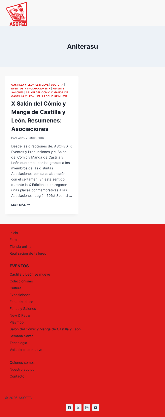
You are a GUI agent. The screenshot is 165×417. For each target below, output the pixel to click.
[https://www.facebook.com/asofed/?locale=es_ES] (69, 407)
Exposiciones (20, 295)
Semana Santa (21, 336)
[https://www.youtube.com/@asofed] (95, 407)
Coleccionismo (21, 281)
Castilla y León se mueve (29, 84)
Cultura (57, 84)
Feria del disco (21, 302)
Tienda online (21, 247)
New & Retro (20, 315)
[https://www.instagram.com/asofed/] (87, 407)
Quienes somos (22, 363)
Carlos (20, 138)
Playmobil (17, 322)
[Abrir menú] (156, 13)
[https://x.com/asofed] (78, 407)
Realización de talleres (28, 253)
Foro (13, 240)
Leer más (20, 204)
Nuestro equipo (22, 369)
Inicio (14, 233)
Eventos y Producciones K (30, 88)
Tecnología (18, 343)
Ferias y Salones (23, 309)
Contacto (17, 376)
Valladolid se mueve (52, 96)
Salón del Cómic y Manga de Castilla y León (45, 329)
